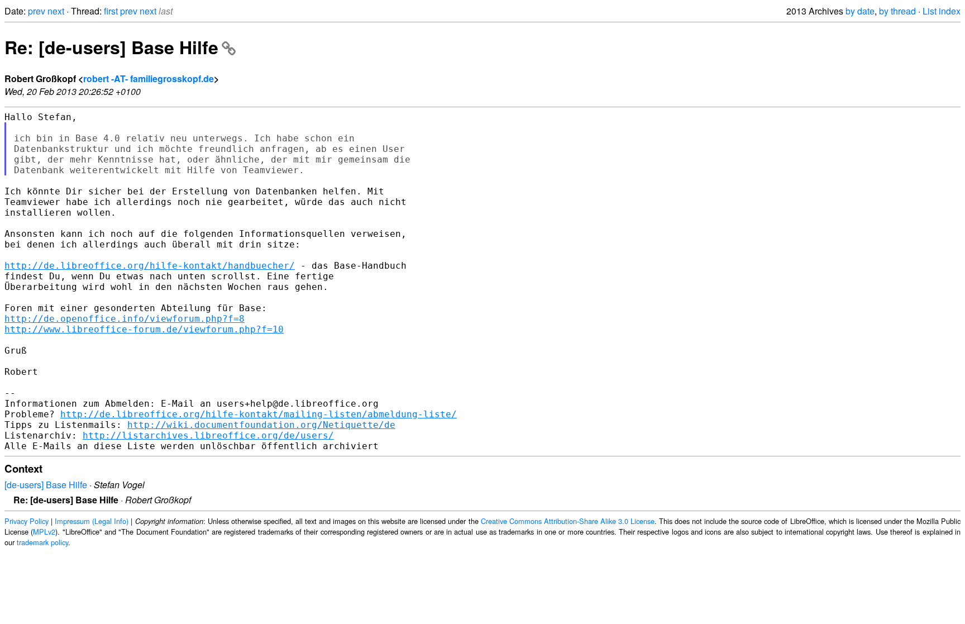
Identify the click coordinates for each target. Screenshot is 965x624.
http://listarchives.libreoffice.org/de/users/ (208, 435)
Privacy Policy (26, 521)
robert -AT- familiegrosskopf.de (148, 78)
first (111, 10)
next (55, 10)
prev (36, 10)
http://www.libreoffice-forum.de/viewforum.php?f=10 (144, 329)
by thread (897, 10)
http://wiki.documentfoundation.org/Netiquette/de (261, 425)
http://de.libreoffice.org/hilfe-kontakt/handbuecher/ (149, 265)
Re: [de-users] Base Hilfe (111, 47)
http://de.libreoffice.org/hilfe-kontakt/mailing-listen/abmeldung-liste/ (258, 414)
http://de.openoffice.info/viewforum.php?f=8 (124, 318)
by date (860, 10)
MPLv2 (44, 531)
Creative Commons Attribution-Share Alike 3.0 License (568, 521)
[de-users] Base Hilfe (45, 484)
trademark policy (42, 542)
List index (942, 10)
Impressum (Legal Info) (91, 521)
